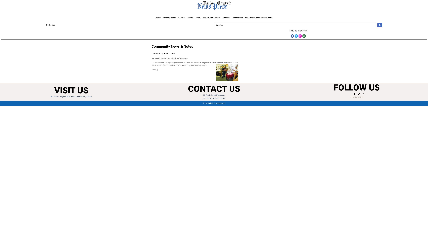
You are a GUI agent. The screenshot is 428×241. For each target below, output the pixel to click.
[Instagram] (300, 36)
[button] (50, 25)
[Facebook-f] (355, 94)
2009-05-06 (156, 54)
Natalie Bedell (169, 54)
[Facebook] (292, 36)
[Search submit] (379, 25)
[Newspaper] (304, 36)
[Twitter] (296, 36)
